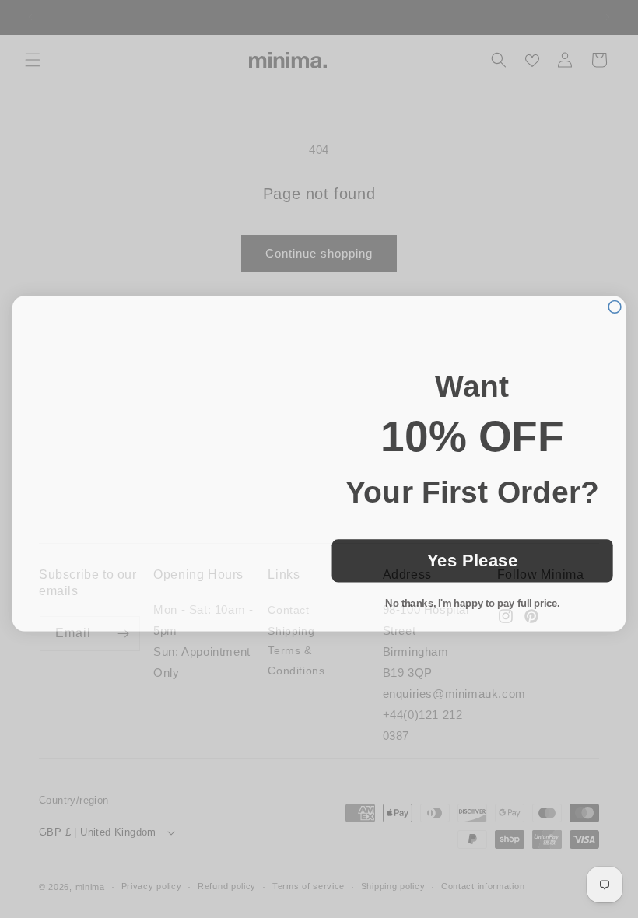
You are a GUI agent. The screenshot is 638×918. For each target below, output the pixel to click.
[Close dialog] (614, 302)
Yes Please (472, 556)
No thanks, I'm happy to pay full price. (472, 599)
